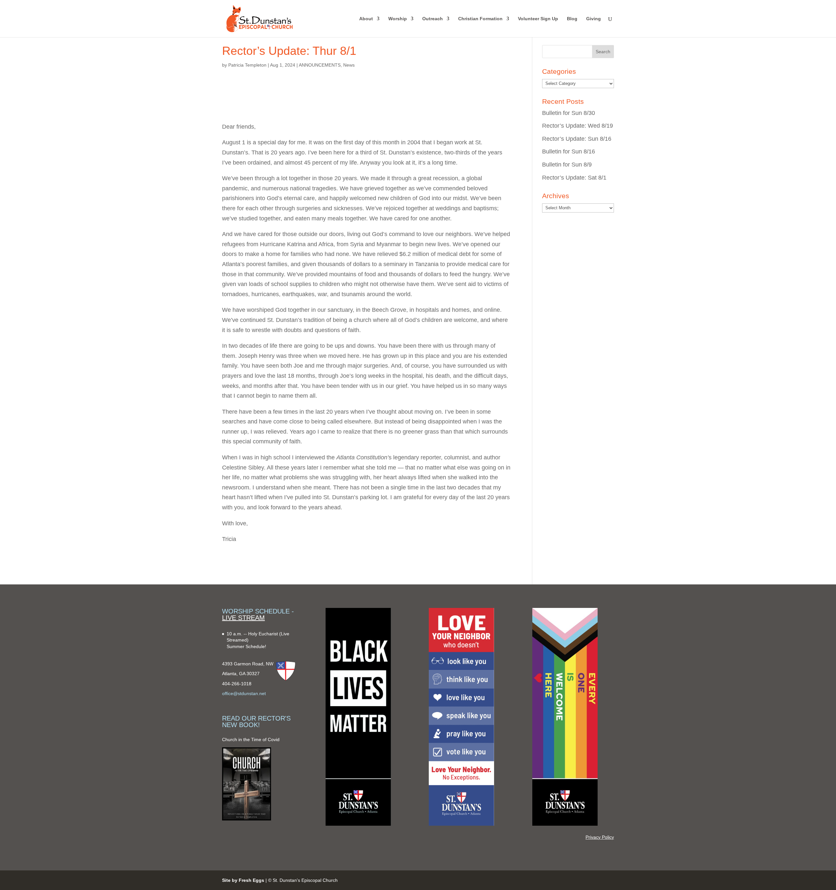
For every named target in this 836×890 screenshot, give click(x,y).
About (366, 18)
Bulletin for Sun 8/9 (567, 164)
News (349, 65)
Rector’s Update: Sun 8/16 (576, 138)
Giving (593, 18)
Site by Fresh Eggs (243, 880)
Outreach (432, 18)
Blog (572, 18)
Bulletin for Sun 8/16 (568, 151)
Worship (397, 18)
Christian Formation (480, 18)
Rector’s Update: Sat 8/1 (574, 177)
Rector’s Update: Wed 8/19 (577, 125)
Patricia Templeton (247, 65)
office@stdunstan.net (244, 693)
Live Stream (243, 617)
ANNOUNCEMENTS (320, 65)
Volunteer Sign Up (538, 18)
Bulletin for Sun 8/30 (568, 113)
